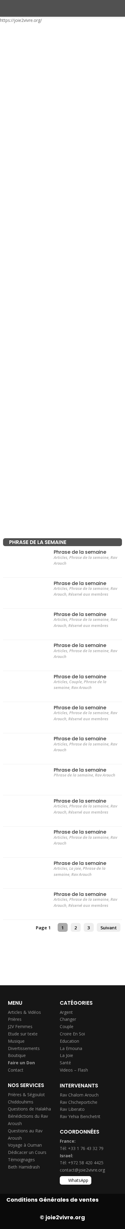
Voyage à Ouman (25, 1145)
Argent (66, 1012)
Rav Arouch (81, 687)
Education (69, 1041)
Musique (16, 1041)
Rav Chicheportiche (78, 1102)
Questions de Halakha (29, 1109)
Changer (68, 1019)
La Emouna (71, 1048)
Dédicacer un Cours (27, 1152)
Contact (15, 1070)
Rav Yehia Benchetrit (80, 1116)
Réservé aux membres (88, 594)
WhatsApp (78, 1180)
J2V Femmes (20, 1026)
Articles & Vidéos (24, 1012)
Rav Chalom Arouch (79, 1095)
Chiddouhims (20, 1102)
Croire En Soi (72, 1034)
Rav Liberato (72, 1109)
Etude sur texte (23, 1034)
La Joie (66, 1055)
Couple (75, 681)
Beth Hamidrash (24, 1167)
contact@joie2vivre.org (82, 1170)
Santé (65, 1062)
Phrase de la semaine (80, 552)
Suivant (108, 927)
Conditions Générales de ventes (52, 1199)
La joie (75, 868)
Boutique (17, 1055)
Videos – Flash (74, 1070)
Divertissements (24, 1048)
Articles (60, 557)
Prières (15, 1019)
